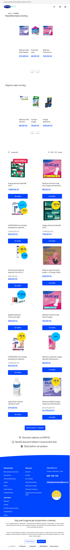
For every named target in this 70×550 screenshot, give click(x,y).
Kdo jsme (27, 472)
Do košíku (18, 196)
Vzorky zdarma (8, 489)
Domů (9, 13)
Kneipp (6, 515)
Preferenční (22, 546)
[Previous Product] (32, 70)
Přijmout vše (41, 541)
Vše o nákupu (29, 479)
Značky (6, 482)
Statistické (33, 546)
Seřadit (60, 152)
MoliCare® (6, 501)
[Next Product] (38, 70)
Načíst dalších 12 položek (35, 428)
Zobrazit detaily (54, 546)
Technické (12, 546)
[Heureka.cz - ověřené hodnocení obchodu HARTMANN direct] (56, 495)
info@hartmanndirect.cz (57, 482)
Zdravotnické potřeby (10, 479)
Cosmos (6, 504)
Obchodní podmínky (31, 482)
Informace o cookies (31, 485)
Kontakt (27, 475)
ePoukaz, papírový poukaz (11, 508)
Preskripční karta (8, 492)
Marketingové (43, 546)
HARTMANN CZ (8, 511)
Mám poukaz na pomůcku (11, 472)
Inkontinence (7, 475)
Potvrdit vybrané (29, 541)
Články (5, 485)
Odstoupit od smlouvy (31, 489)
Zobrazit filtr (14, 152)
